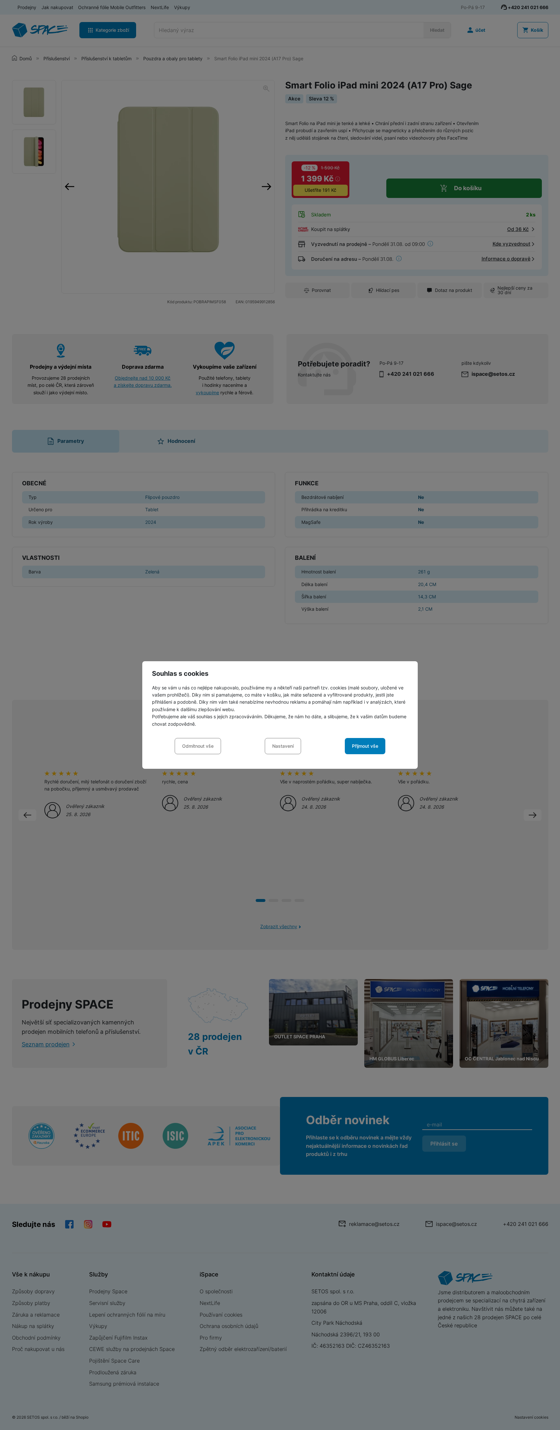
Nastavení (283, 746)
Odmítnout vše (198, 746)
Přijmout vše (365, 746)
